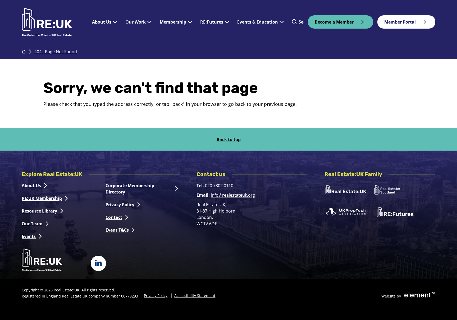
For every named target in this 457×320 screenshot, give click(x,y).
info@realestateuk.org (233, 195)
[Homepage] (52, 22)
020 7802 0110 (219, 185)
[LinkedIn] (98, 263)
